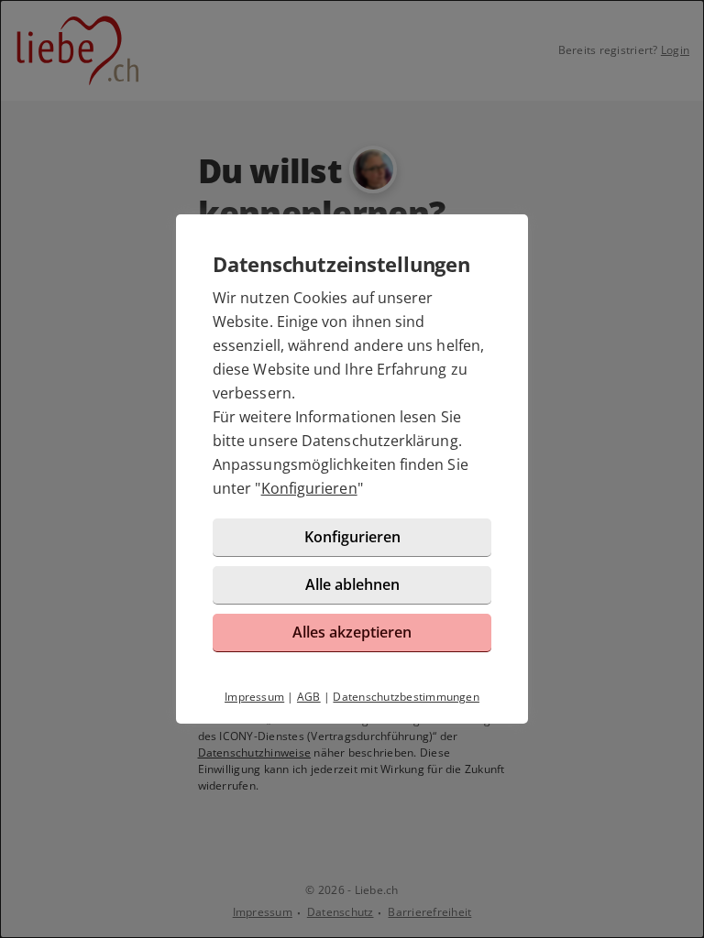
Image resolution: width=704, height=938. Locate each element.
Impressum (254, 696)
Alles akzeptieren (352, 632)
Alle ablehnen (352, 584)
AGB (309, 696)
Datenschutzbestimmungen (406, 696)
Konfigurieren (309, 488)
